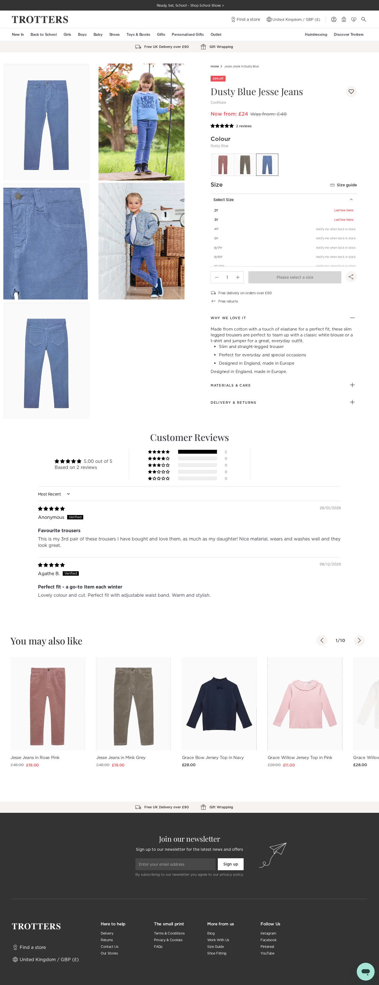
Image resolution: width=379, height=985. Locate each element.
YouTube (267, 953)
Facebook (268, 940)
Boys (82, 34)
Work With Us (218, 940)
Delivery (107, 933)
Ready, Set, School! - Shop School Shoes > (190, 5)
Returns (107, 940)
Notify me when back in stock (336, 229)
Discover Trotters (349, 34)
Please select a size (295, 277)
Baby (98, 34)
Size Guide (215, 947)
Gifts (161, 34)
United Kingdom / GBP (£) (296, 19)
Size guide (347, 184)
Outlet (216, 34)
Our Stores (109, 953)
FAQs (158, 947)
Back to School (44, 34)
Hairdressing (316, 34)
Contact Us (109, 947)
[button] (351, 91)
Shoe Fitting (216, 953)
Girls (67, 34)
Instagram (268, 933)
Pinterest (267, 947)
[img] (51, 508)
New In (18, 34)
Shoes (114, 34)
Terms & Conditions (169, 933)
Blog (211, 933)
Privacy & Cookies (168, 940)
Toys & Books (138, 34)
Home (215, 66)
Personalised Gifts (188, 34)
